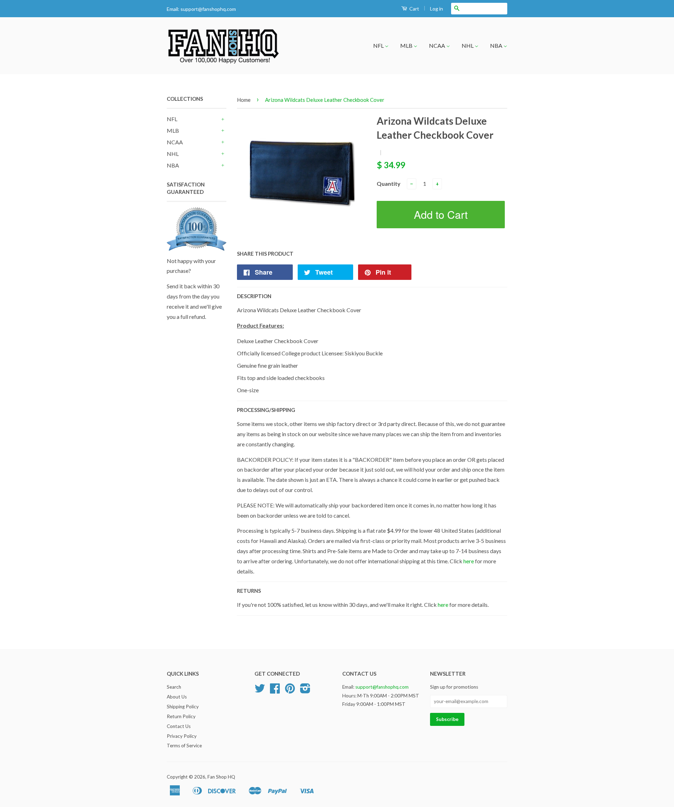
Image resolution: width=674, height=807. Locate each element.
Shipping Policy (183, 706)
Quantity (389, 183)
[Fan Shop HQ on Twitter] (260, 691)
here (468, 561)
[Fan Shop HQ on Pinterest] (290, 691)
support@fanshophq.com (208, 9)
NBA (496, 45)
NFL (379, 45)
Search (174, 687)
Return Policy (181, 716)
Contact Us (179, 726)
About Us (177, 697)
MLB (407, 45)
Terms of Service (184, 745)
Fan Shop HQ (221, 777)
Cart (413, 9)
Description (254, 296)
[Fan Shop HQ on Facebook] (275, 691)
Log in (436, 9)
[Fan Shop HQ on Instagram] (305, 691)
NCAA (437, 45)
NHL (468, 45)
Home (244, 100)
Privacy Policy (182, 736)
